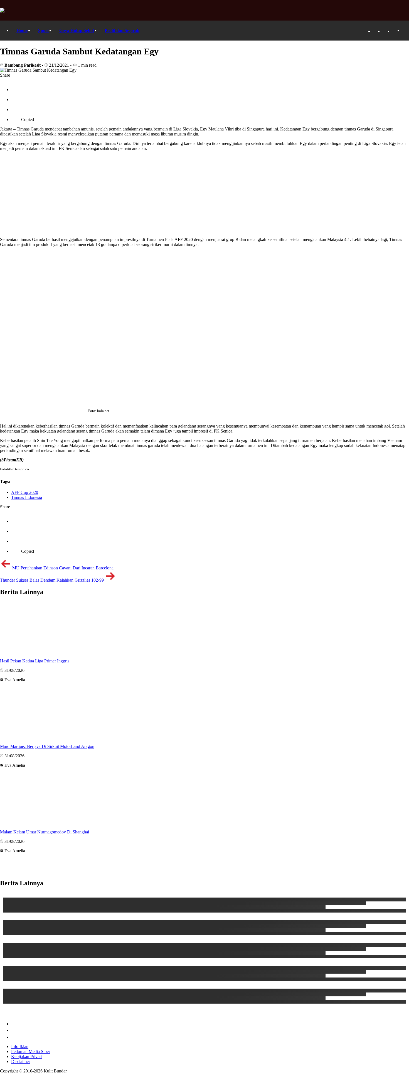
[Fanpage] (375, 31)
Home (22, 30)
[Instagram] (395, 31)
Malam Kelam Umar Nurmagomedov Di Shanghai (44, 832)
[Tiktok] (385, 31)
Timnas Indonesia (26, 497)
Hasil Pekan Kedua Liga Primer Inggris (34, 661)
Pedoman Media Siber (30, 1051)
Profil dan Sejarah (122, 30)
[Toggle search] (405, 30)
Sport (43, 30)
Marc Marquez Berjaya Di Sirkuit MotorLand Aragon (47, 746)
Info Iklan (19, 1046)
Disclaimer (20, 1061)
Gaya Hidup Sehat (76, 30)
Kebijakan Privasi (26, 1056)
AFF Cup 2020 (24, 492)
